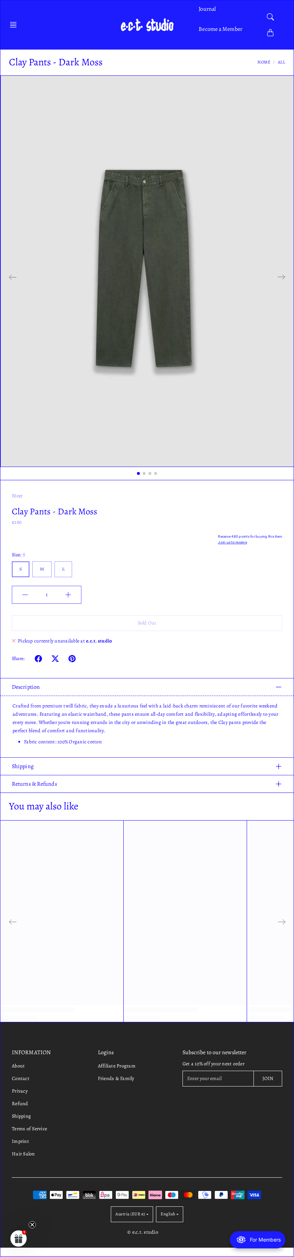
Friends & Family (116, 1078)
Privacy (20, 1091)
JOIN (267, 1078)
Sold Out (147, 623)
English (168, 1214)
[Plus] (68, 594)
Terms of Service (29, 1128)
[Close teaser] (32, 1224)
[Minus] (25, 594)
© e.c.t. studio (142, 1232)
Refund (20, 1103)
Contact (20, 1078)
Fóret (17, 495)
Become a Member (220, 29)
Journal (207, 9)
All (281, 62)
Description (26, 687)
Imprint (20, 1141)
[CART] (270, 33)
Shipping (23, 766)
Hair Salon (23, 1153)
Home (263, 62)
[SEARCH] (270, 17)
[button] (15, 24)
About (18, 1065)
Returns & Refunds (34, 784)
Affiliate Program (117, 1065)
